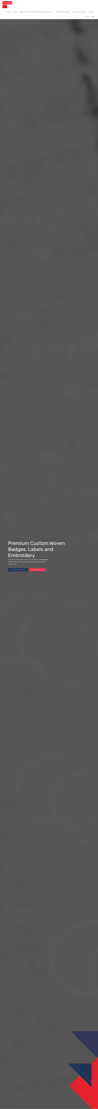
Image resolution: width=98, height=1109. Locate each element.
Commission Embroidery (80, 12)
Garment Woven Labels (62, 12)
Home (8, 12)
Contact (87, 17)
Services (15, 12)
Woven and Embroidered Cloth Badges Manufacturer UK (36, 12)
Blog (93, 17)
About (91, 12)
